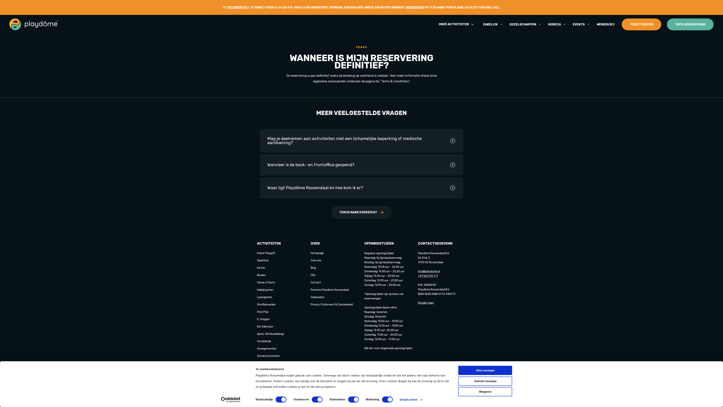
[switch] (317, 399)
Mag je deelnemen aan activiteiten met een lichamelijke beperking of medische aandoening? (344, 141)
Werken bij (606, 24)
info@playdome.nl (429, 271)
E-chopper (263, 319)
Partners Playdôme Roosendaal (330, 289)
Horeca (554, 24)
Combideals (264, 341)
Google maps (426, 302)
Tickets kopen (641, 24)
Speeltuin (263, 260)
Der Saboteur (265, 326)
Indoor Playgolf (266, 253)
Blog (313, 267)
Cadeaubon (317, 297)
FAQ (313, 275)
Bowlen (261, 275)
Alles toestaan (485, 370)
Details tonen (408, 399)
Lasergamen (264, 297)
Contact (316, 282)
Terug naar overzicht (358, 212)
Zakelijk (490, 24)
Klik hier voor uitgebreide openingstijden (388, 348)
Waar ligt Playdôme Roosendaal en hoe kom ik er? (315, 187)
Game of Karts (266, 282)
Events (579, 24)
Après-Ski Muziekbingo (270, 334)
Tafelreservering (690, 24)
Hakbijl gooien (265, 289)
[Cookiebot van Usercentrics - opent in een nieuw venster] (230, 399)
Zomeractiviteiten (268, 356)
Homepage (317, 253)
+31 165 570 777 (428, 276)
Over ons (316, 260)
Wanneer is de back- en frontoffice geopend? (310, 164)
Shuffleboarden (266, 304)
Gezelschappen (522, 24)
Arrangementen (266, 348)
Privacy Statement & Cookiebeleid (332, 304)
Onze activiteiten (454, 24)
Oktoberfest (238, 7)
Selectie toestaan (485, 381)
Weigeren (485, 391)
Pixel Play (263, 312)
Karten (261, 267)
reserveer (415, 7)
